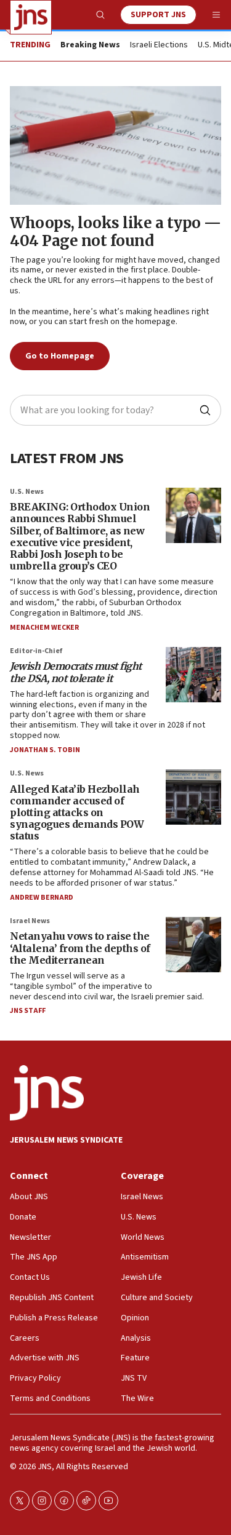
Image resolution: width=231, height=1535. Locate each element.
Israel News (30, 921)
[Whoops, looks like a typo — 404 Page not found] (115, 145)
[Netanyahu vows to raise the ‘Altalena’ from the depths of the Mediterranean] (193, 944)
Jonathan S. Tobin (45, 750)
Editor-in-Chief (36, 651)
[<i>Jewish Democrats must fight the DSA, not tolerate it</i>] (193, 674)
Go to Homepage (59, 356)
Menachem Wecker (44, 627)
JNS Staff (28, 1010)
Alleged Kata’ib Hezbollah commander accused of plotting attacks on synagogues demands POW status (77, 813)
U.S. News (27, 491)
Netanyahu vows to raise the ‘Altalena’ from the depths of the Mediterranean (80, 948)
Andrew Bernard (41, 897)
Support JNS (158, 15)
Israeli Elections (159, 45)
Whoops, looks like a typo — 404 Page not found (115, 231)
